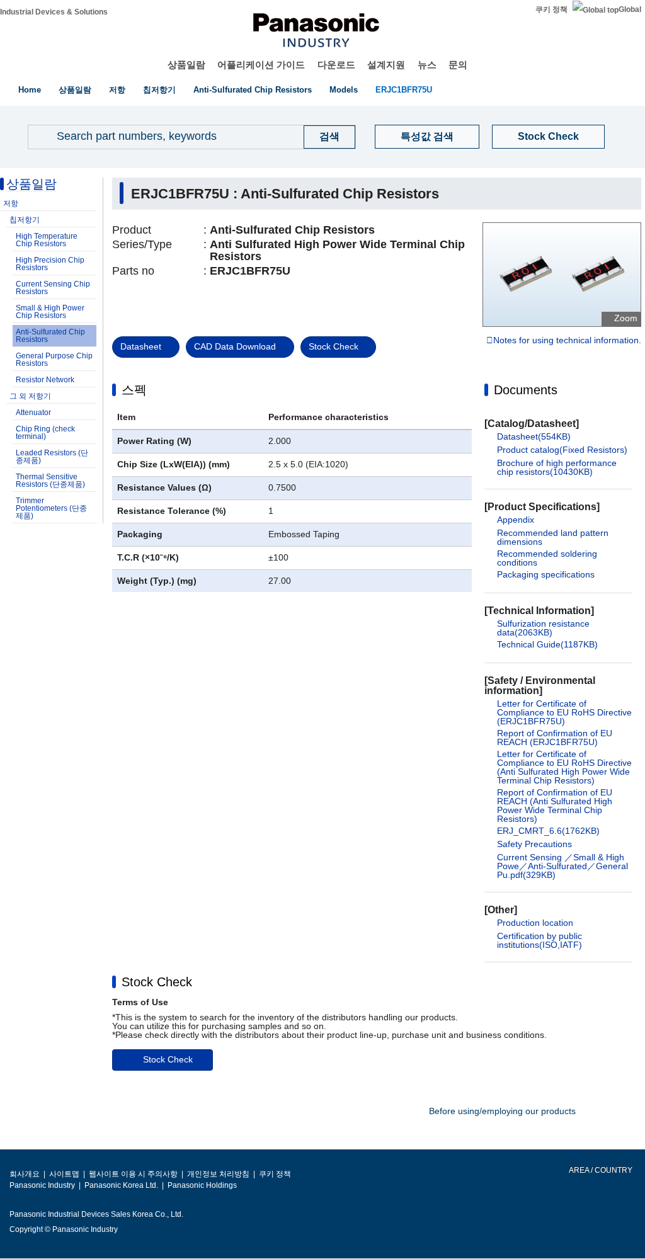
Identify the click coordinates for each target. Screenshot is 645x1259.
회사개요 (24, 1174)
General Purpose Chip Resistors (54, 359)
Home (29, 89)
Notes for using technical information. (567, 340)
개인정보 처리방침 (218, 1174)
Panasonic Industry (42, 1185)
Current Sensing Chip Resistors (53, 288)
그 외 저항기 (30, 396)
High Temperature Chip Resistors (46, 240)
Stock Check (548, 136)
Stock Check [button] (157, 982)
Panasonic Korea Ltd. (121, 1185)
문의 (457, 64)
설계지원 (386, 64)
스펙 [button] (134, 390)
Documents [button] (525, 390)
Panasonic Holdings (202, 1185)
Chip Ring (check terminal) (45, 432)
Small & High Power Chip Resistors (50, 312)
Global (630, 9)
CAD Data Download (235, 346)
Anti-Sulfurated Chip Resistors (252, 89)
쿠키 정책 (551, 9)
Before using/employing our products (502, 1111)
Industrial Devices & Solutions (54, 12)
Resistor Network (45, 379)
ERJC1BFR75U (403, 89)
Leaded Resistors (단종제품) (52, 456)
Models (343, 89)
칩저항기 (159, 89)
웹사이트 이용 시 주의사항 (133, 1174)
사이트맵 (64, 1174)
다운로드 (336, 64)
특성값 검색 (427, 136)
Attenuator (33, 412)
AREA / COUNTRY (600, 1170)
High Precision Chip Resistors (50, 264)
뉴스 (427, 64)
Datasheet (140, 346)
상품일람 (186, 64)
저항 (117, 89)
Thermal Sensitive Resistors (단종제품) (50, 480)
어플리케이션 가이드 (261, 64)
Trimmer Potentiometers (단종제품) (51, 508)
